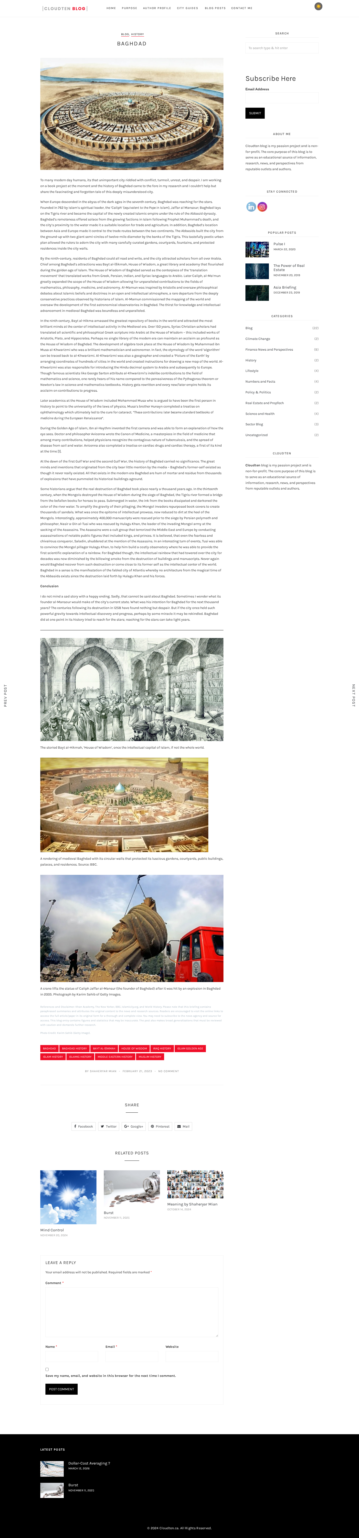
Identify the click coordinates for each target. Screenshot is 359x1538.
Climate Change (257, 339)
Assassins (70, 530)
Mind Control (52, 1230)
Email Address (257, 89)
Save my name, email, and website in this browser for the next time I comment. (110, 1376)
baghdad (49, 1048)
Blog (125, 34)
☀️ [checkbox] (318, 6)
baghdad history (74, 1048)
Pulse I (279, 243)
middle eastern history (115, 1056)
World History (153, 1006)
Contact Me (242, 8)
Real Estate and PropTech (264, 403)
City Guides (188, 8)
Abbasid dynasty (203, 213)
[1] (59, 451)
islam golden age (190, 1048)
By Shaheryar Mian (100, 1071)
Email (111, 1347)
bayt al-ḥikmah (104, 1048)
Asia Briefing (285, 287)
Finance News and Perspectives (269, 349)
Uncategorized (256, 435)
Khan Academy (84, 1006)
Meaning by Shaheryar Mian (192, 1204)
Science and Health (260, 414)
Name (51, 1347)
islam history (53, 1056)
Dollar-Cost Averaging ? (89, 1463)
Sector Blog (254, 424)
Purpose (129, 8)
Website (172, 1347)
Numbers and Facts (260, 381)
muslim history (150, 1056)
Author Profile (157, 8)
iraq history (162, 1048)
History (137, 34)
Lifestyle (251, 371)
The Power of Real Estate (289, 267)
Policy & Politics (258, 392)
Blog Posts (215, 8)
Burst (109, 1212)
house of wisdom (134, 1048)
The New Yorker (104, 1006)
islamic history (80, 1056)
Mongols (74, 495)
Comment (54, 1283)
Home (111, 8)
